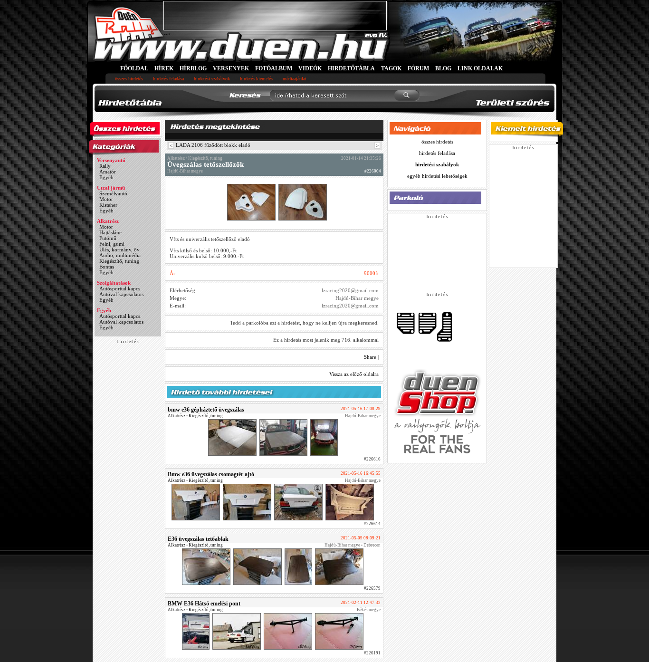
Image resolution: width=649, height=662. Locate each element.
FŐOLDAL (134, 68)
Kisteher (108, 205)
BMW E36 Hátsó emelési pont (204, 603)
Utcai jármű (111, 188)
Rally (105, 166)
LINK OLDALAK (480, 68)
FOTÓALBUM (273, 68)
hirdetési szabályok (212, 78)
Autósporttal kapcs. (120, 288)
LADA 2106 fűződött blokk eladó (213, 145)
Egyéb (106, 177)
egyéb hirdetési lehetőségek (437, 176)
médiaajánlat (294, 78)
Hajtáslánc (110, 232)
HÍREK (163, 68)
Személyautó (113, 193)
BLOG (443, 68)
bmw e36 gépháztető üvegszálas (206, 409)
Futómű (107, 238)
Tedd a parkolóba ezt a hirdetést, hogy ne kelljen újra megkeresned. (304, 323)
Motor (106, 199)
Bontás (106, 266)
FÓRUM (418, 68)
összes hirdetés (129, 78)
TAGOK (391, 68)
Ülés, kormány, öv (119, 249)
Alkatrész (108, 221)
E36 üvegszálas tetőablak (198, 539)
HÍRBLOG (193, 68)
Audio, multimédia (120, 255)
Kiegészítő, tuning (119, 261)
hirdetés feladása (168, 78)
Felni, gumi (111, 244)
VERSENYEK (231, 68)
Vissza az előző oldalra (354, 374)
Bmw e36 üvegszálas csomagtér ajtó (211, 474)
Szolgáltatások (114, 283)
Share (370, 357)
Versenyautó (111, 160)
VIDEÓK (310, 68)
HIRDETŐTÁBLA (351, 68)
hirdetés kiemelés (256, 78)
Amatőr (107, 171)
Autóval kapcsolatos (121, 294)
